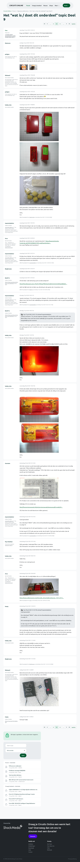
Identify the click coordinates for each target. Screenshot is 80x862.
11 (60, 24)
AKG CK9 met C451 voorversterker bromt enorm (21, 779)
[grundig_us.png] (39, 587)
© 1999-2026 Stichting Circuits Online (12, 859)
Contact (30, 852)
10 (56, 24)
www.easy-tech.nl (8, 545)
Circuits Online (7, 11)
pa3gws (7, 54)
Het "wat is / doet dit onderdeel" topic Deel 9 (41, 11)
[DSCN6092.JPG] (39, 156)
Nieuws (45, 5)
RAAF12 (7, 278)
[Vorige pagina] (47, 23)
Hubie (6, 717)
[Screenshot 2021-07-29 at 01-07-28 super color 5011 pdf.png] (39, 488)
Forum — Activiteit (10, 762)
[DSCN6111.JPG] (39, 407)
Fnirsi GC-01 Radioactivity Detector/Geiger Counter (22, 794)
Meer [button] (56, 5)
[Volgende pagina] (66, 23)
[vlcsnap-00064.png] (39, 691)
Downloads (31, 848)
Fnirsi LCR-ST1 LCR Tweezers (16, 799)
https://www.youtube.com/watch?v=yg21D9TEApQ (11, 283)
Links (29, 850)
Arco (6, 238)
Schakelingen (31, 846)
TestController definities (15, 775)
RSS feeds (49, 850)
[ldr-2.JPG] (33, 67)
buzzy (6, 606)
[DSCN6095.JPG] (39, 190)
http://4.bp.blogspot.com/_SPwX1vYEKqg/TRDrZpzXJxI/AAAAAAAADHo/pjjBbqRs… (43, 284)
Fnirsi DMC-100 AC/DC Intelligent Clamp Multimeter (22, 803)
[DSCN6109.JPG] (39, 360)
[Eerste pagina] (44, 23)
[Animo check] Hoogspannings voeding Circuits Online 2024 (10, 36)
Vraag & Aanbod (36, 5)
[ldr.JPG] (24, 67)
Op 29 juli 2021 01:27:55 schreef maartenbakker (37, 610)
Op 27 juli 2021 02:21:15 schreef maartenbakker (37, 314)
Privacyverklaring (72, 859)
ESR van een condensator (15, 766)
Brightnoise (8, 269)
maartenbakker (9, 223)
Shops (51, 5)
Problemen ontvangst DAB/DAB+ (17, 770)
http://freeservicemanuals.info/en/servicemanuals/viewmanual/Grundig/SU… (41, 507)
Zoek (23, 755)
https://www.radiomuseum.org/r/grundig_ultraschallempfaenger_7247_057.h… (42, 598)
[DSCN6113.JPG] (39, 438)
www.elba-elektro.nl (9, 227)
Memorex (7, 43)
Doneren (32, 836)
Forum (28, 5)
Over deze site (50, 846)
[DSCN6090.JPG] (39, 126)
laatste (73, 24)
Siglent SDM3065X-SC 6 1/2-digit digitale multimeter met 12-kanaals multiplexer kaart (30, 789)
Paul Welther (9, 541)
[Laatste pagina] (69, 23)
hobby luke (8, 105)
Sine (6, 30)
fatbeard (7, 75)
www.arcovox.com (9, 247)
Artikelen (30, 844)
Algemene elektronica (22, 11)
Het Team (49, 844)
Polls (48, 848)
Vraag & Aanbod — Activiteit (12, 786)
